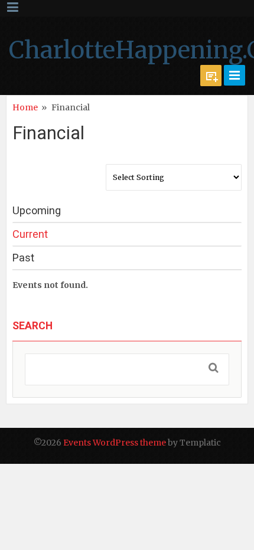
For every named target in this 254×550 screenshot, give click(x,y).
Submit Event (211, 75)
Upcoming (36, 210)
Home (25, 107)
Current (30, 234)
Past (23, 257)
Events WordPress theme (114, 442)
